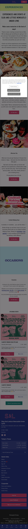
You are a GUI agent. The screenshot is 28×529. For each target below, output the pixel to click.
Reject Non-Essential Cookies (13, 90)
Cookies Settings (13, 86)
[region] (14, 87)
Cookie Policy (19, 83)
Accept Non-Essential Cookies (14, 93)
